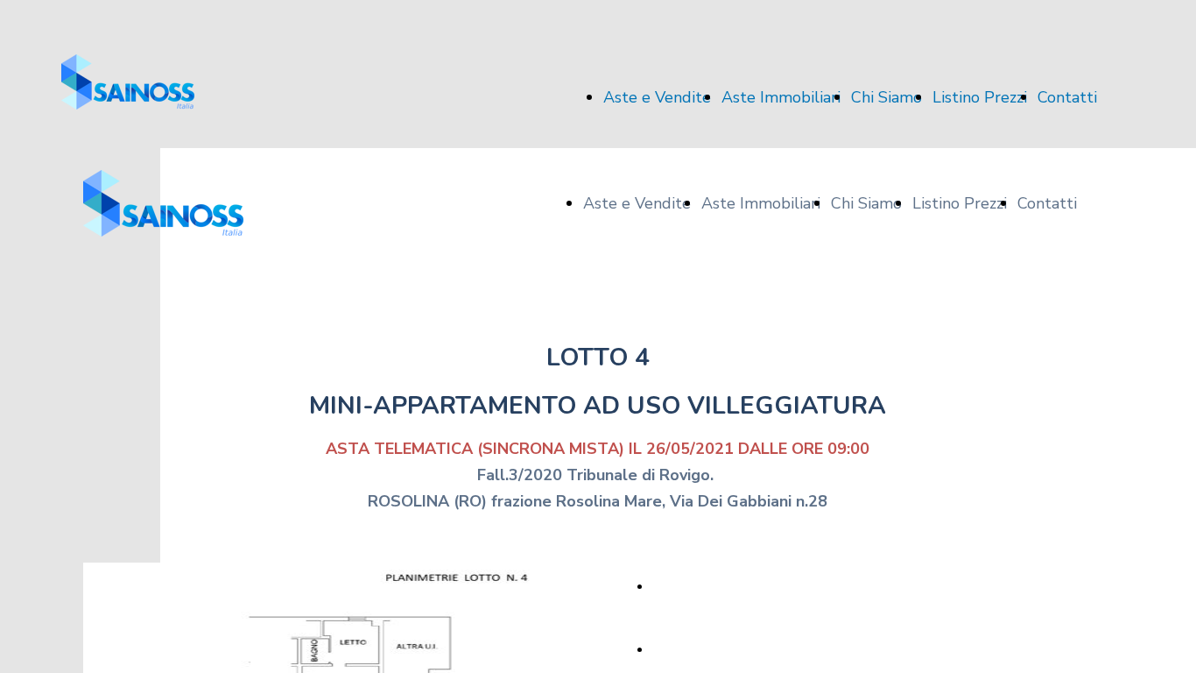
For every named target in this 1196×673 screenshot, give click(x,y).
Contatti (1067, 97)
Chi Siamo (886, 97)
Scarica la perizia (699, 586)
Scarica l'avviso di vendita (722, 649)
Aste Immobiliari (781, 97)
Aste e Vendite (657, 97)
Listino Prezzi (979, 97)
